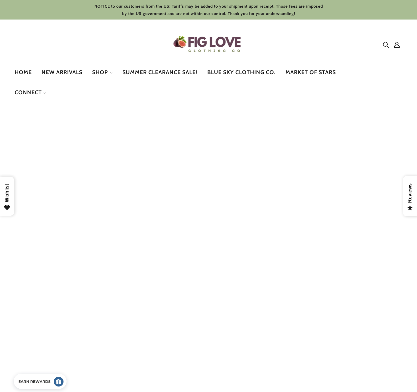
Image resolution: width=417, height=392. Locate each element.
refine (54, 173)
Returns (28, 319)
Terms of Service (37, 340)
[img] (385, 44)
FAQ (24, 348)
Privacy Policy (34, 326)
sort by (29, 173)
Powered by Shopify (41, 370)
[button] (384, 173)
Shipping (29, 333)
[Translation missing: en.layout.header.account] (396, 44)
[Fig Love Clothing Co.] (208, 58)
